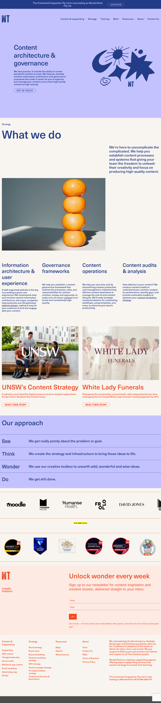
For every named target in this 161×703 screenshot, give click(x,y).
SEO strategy (35, 663)
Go (72, 617)
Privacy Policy (88, 661)
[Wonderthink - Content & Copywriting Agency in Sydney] (6, 18)
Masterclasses (62, 654)
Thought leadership (10, 657)
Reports (59, 651)
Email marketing (9, 668)
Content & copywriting (72, 19)
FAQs (84, 654)
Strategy (92, 19)
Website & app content (12, 664)
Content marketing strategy (37, 659)
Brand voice (34, 651)
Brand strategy (35, 647)
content (68, 297)
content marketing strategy (139, 299)
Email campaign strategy (40, 667)
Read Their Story (15, 404)
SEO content (7, 653)
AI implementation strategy (37, 672)
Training (104, 19)
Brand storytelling (37, 654)
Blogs (58, 647)
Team (84, 647)
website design (10, 305)
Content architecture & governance (39, 677)
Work (115, 19)
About (140, 19)
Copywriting (7, 650)
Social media (8, 661)
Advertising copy (9, 672)
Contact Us (153, 19)
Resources (127, 19)
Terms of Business (90, 658)
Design (5, 675)
